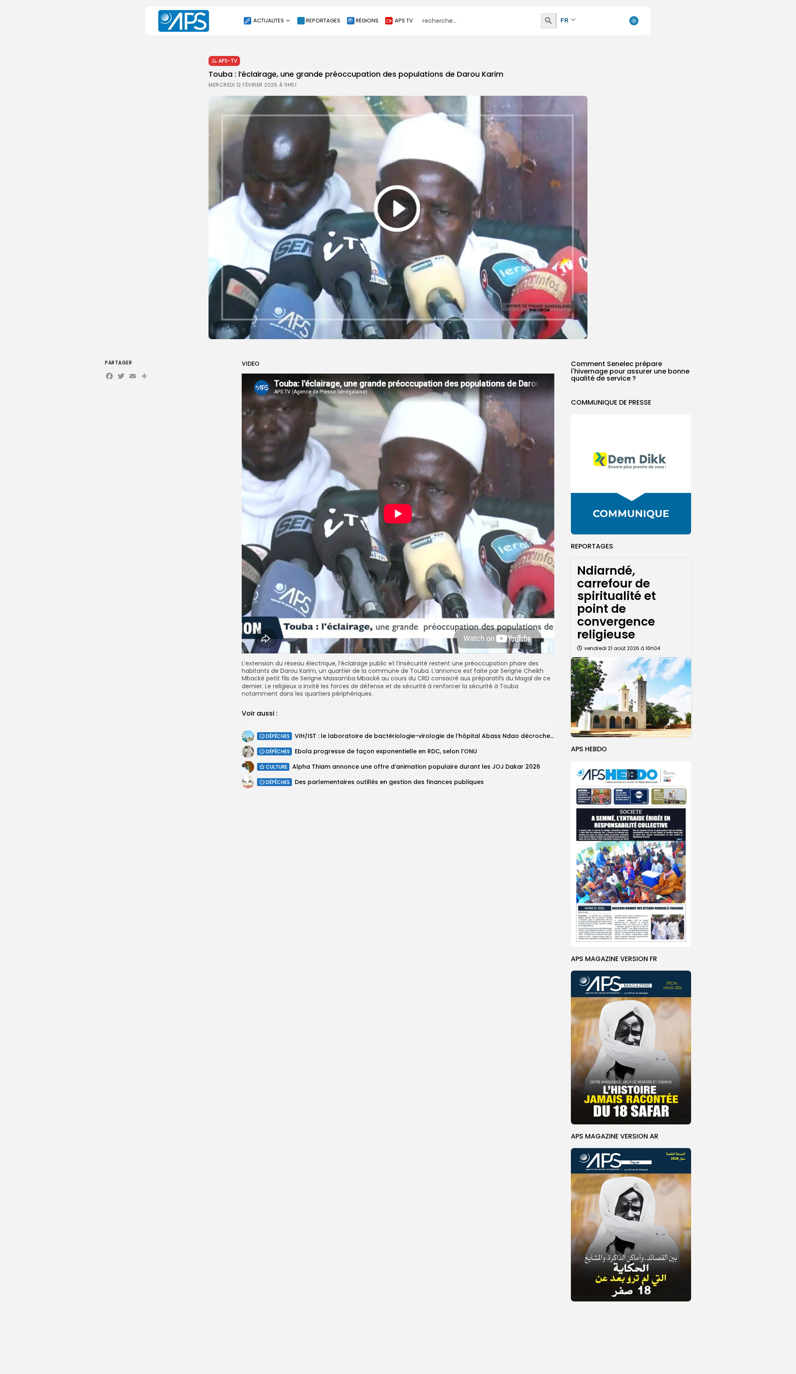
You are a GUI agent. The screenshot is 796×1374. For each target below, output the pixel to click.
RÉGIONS (367, 20)
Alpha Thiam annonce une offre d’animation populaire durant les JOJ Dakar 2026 (416, 766)
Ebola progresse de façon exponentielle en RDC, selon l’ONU (386, 751)
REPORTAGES (323, 20)
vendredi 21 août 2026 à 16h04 (622, 648)
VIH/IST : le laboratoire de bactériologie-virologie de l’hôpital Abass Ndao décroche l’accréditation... (447, 736)
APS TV (404, 20)
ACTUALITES (268, 20)
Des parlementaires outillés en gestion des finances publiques (389, 782)
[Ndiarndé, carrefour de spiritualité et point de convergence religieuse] (631, 697)
